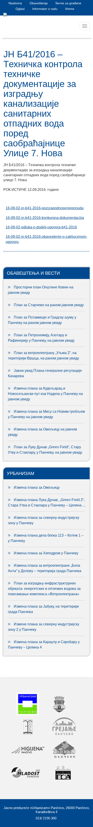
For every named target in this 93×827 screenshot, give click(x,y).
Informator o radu (44, 9)
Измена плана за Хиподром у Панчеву (46, 553)
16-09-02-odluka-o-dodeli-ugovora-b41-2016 (41, 227)
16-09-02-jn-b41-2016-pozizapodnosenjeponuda (45, 208)
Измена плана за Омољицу (37, 487)
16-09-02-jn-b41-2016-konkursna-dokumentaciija (45, 218)
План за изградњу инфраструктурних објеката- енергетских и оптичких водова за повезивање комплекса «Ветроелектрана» (44, 588)
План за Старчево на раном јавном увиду (49, 305)
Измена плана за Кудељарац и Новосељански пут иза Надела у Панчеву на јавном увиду (45, 393)
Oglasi (20, 9)
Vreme (69, 9)
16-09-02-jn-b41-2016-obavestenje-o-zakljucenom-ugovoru (46, 239)
